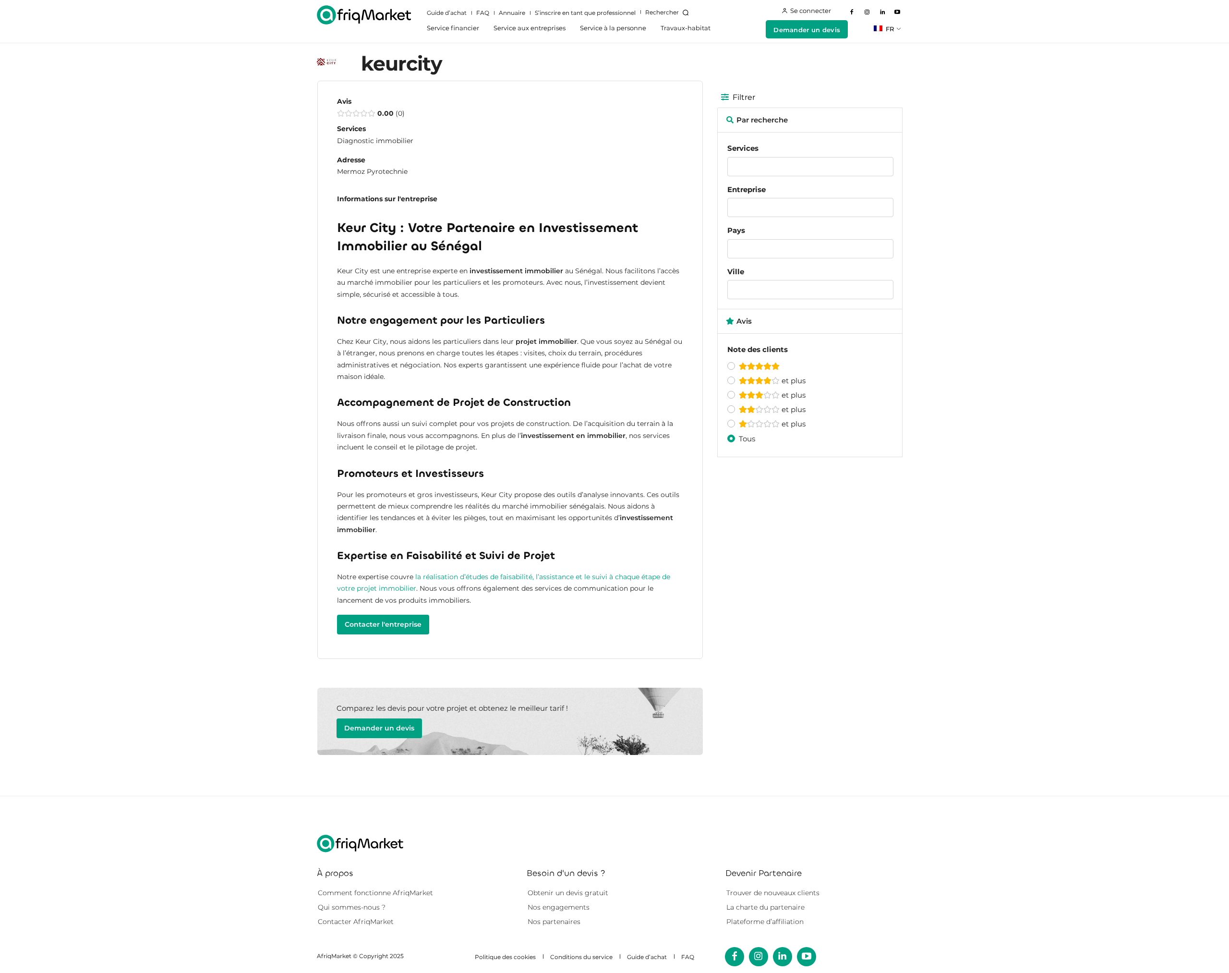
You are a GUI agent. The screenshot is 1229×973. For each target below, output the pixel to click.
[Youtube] (897, 12)
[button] (668, 12)
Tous (747, 438)
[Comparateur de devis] (364, 14)
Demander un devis (379, 728)
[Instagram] (867, 12)
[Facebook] (852, 12)
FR (889, 29)
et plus (793, 380)
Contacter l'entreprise (383, 624)
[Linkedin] (882, 12)
